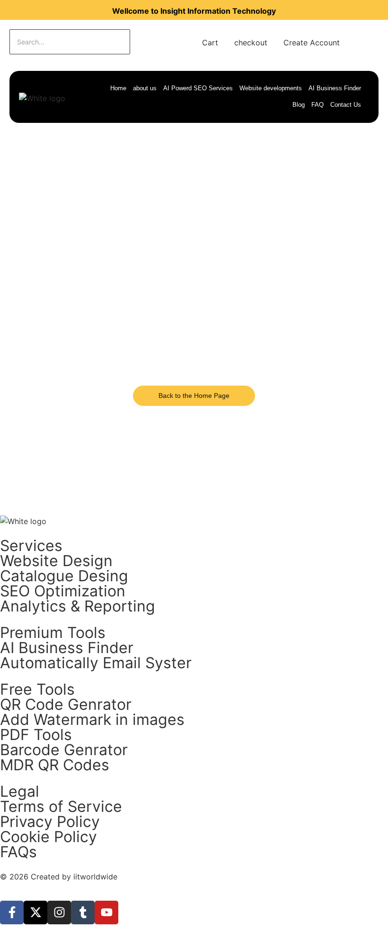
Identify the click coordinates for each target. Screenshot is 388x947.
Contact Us (345, 104)
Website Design (56, 560)
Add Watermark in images (92, 719)
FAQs (18, 852)
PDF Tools (36, 734)
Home (118, 88)
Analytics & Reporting (77, 606)
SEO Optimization (62, 591)
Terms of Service (61, 806)
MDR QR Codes (54, 765)
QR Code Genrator (66, 704)
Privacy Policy (50, 821)
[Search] (159, 41)
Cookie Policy (48, 836)
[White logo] (42, 98)
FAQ (317, 104)
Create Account (311, 42)
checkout (250, 42)
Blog (298, 104)
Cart (210, 42)
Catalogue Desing (64, 576)
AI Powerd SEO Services (198, 88)
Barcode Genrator (64, 749)
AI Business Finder (335, 88)
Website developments (270, 88)
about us (145, 88)
